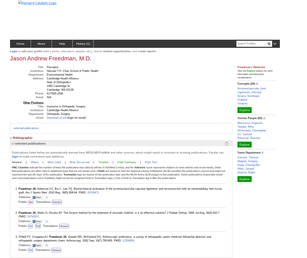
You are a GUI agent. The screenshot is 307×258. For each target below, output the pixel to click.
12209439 (128, 240)
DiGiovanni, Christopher (251, 130)
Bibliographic (23, 138)
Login (14, 51)
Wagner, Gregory (247, 161)
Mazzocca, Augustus (250, 123)
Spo (31, 202)
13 (47, 197)
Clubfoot (242, 99)
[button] (274, 44)
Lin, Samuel (244, 134)
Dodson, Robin (246, 172)
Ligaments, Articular (249, 92)
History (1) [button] (83, 43)
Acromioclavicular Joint (251, 88)
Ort (30, 226)
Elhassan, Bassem (248, 138)
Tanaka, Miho (245, 126)
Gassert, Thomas (248, 157)
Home (20, 43)
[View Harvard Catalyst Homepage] (37, 2)
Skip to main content (17, 5)
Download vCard (56, 117)
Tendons (242, 103)
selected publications (26, 128)
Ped (38, 226)
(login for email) (76, 117)
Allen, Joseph (245, 168)
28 (47, 245)
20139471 (93, 192)
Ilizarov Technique (248, 96)
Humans (57, 202)
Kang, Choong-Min (248, 164)
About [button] (41, 43)
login (15, 156)
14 (47, 221)
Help (62, 43)
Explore (245, 110)
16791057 (33, 216)
